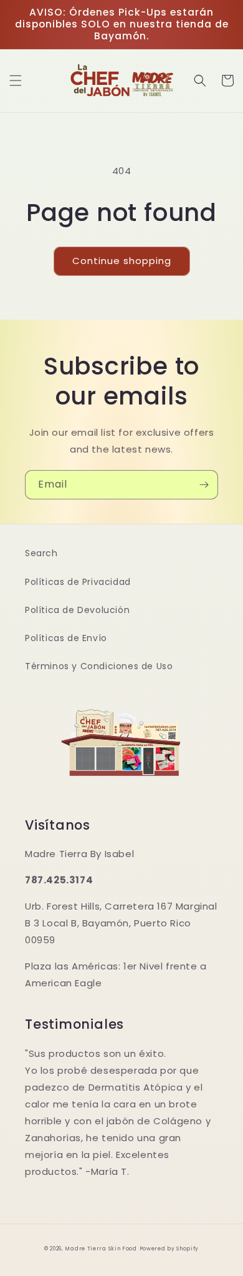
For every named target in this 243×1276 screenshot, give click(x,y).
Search (41, 553)
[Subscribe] (203, 484)
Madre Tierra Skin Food (100, 1248)
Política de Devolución (77, 610)
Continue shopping (121, 260)
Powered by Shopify (169, 1248)
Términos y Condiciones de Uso (99, 666)
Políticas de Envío (66, 638)
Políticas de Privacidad (78, 582)
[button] (15, 80)
